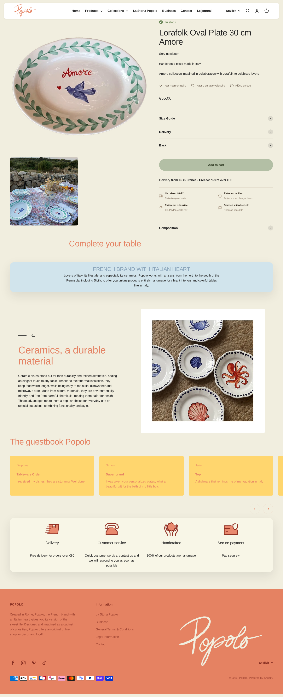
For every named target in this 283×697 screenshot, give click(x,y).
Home (76, 10)
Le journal (204, 10)
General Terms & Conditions (115, 629)
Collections (116, 10)
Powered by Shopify (261, 677)
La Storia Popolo (145, 10)
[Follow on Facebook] (13, 663)
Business (169, 10)
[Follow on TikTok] (44, 663)
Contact (186, 10)
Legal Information (107, 637)
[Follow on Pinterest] (34, 663)
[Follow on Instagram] (23, 663)
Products (91, 10)
